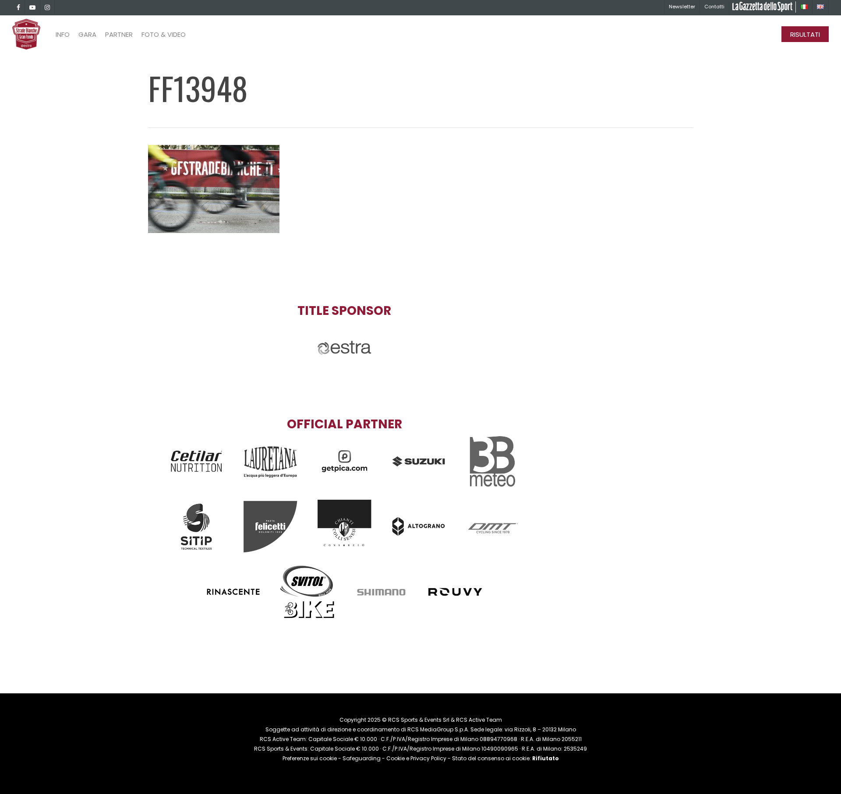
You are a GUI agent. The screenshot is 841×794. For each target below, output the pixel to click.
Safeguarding (362, 758)
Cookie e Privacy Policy (416, 758)
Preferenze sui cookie (310, 758)
